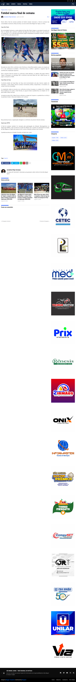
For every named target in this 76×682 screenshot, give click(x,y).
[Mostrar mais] (30, 163)
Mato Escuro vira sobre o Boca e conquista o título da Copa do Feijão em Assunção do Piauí (41, 196)
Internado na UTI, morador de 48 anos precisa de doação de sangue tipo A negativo (62, 65)
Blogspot (24, 679)
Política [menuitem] (25, 4)
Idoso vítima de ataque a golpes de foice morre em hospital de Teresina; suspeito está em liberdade (67, 91)
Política (55, 140)
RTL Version (72, 679)
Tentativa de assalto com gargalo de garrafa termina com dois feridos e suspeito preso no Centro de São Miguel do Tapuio (67, 75)
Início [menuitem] (8, 4)
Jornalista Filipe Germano (14, 170)
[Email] (27, 163)
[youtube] (72, 1)
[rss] (74, 1)
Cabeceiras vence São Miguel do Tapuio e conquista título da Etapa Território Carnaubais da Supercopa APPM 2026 (8, 197)
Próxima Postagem (44, 221)
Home (2, 1)
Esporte (10, 9)
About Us (58, 679)
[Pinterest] (24, 163)
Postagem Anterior (6, 221)
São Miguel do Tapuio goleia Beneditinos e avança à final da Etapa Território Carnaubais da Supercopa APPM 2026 (25, 197)
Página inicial (4, 9)
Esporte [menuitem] (13, 4)
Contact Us (65, 679)
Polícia (63, 137)
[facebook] (67, 1)
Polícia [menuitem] (19, 4)
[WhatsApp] (21, 163)
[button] (73, 4)
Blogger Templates (10, 679)
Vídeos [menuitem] (30, 4)
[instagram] (70, 673)
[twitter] (70, 1)
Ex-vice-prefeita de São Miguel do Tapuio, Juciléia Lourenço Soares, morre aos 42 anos (67, 83)
